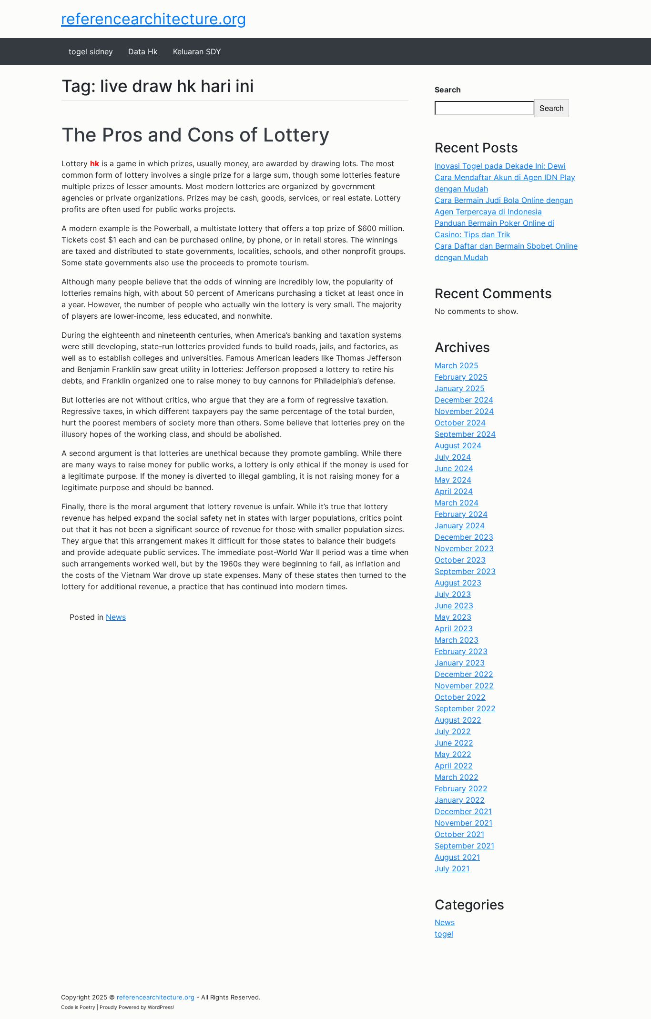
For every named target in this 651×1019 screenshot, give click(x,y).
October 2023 (460, 560)
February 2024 (461, 514)
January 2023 (460, 662)
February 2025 (461, 377)
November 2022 (464, 685)
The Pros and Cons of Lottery (195, 134)
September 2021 (464, 845)
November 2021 (463, 822)
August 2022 (458, 720)
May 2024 (453, 479)
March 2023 (456, 640)
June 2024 (454, 468)
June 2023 (454, 605)
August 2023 (458, 582)
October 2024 (460, 422)
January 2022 (460, 800)
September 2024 (465, 434)
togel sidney (91, 51)
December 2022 (464, 674)
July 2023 (453, 594)
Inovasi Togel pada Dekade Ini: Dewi (500, 166)
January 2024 (460, 525)
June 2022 (454, 742)
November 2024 (464, 411)
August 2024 (458, 445)
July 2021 (452, 868)
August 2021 (457, 857)
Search (448, 89)
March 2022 (456, 777)
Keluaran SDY (197, 51)
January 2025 (460, 388)
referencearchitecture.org (153, 19)
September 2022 (465, 708)
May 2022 (453, 754)
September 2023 (465, 571)
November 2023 (464, 548)
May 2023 (453, 617)
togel (444, 933)
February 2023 (461, 651)
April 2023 (454, 628)
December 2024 (464, 399)
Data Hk (143, 51)
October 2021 (459, 834)
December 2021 (463, 811)
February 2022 (461, 788)
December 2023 (464, 537)
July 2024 (453, 457)
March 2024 (456, 502)
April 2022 (454, 765)
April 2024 (454, 491)
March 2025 (456, 365)
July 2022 (453, 731)
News (116, 617)
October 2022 (460, 697)
